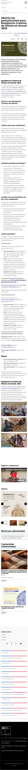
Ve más (3, 580)
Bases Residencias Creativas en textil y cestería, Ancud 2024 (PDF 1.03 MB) (13, 537)
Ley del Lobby (5, 652)
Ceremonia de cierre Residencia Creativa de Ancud (12, 607)
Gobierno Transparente (7, 689)
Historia (4, 637)
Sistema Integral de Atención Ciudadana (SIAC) (12, 658)
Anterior (2, 504)
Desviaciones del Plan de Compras (9, 715)
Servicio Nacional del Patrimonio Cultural (12, 750)
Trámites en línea (6, 699)
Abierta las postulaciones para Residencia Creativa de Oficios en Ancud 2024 (14, 23)
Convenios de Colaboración (8, 684)
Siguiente (26, 504)
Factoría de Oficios (6, 89)
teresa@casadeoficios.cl (7, 347)
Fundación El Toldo (17, 87)
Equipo (4, 634)
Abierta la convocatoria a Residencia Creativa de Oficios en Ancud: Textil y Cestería (14, 572)
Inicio (2, 10)
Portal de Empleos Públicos (8, 678)
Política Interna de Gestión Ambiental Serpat (11, 710)
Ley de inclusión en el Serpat (8, 705)
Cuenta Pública (5, 673)
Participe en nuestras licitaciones (9, 668)
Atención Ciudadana (6, 746)
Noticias (5, 10)
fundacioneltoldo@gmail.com (9, 299)
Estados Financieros (6, 663)
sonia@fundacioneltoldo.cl (18, 340)
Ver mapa (24, 738)
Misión (4, 639)
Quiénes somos (6, 632)
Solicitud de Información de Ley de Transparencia (12, 694)
